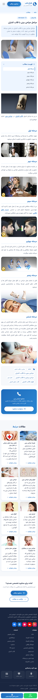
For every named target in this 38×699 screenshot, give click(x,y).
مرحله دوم (30, 72)
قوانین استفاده (24, 689)
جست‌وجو (31, 651)
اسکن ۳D (12, 648)
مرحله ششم (30, 87)
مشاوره (13, 645)
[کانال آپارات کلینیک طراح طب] (24, 624)
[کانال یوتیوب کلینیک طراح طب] (29, 624)
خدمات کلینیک (30, 638)
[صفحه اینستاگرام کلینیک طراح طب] (35, 624)
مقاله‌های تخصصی (28, 648)
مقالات (28, 12)
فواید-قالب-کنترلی (28, 382)
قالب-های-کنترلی (14, 382)
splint (29, 369)
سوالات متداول (30, 655)
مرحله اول (31, 69)
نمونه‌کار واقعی (30, 645)
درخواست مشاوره (18, 409)
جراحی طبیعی (11, 634)
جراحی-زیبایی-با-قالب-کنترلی (25, 377)
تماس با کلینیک (29, 662)
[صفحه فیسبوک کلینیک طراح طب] (14, 624)
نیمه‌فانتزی (12, 638)
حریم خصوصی (33, 689)
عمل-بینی (10, 378)
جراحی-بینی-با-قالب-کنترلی (24, 373)
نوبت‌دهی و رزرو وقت (28, 658)
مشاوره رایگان (14, 4)
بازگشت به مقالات (17, 599)
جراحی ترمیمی (11, 641)
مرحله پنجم (30, 83)
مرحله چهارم (30, 80)
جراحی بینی (8, 116)
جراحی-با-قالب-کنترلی (20, 369)
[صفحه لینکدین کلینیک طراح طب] (19, 624)
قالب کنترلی (19, 116)
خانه (35, 12)
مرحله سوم (30, 76)
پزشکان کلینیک (30, 641)
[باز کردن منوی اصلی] (3, 4)
